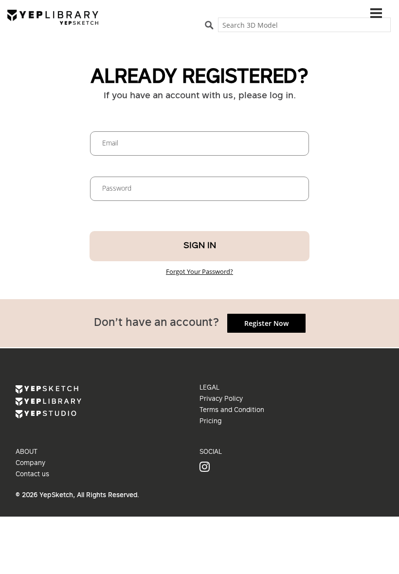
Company (30, 463)
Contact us (32, 475)
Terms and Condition (232, 410)
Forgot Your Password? (199, 271)
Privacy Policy (221, 399)
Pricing (210, 422)
